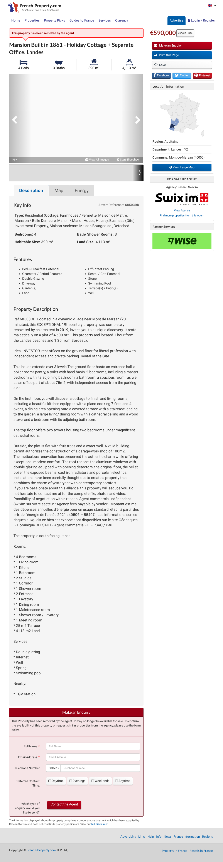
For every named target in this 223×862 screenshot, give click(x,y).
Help (150, 836)
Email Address (27, 757)
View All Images (98, 159)
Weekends (102, 781)
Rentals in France (201, 850)
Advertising (128, 836)
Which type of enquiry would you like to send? (27, 808)
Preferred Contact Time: (27, 783)
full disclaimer (99, 824)
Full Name (30, 746)
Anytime (124, 781)
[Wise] (181, 241)
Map (58, 190)
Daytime (58, 781)
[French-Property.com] (33, 8)
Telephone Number (27, 768)
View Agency (182, 210)
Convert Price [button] (185, 33)
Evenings (79, 781)
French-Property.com (41, 850)
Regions (207, 836)
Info (159, 836)
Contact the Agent (64, 804)
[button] (20, 118)
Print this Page (168, 55)
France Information (187, 836)
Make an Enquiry (170, 45)
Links (141, 836)
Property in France (174, 850)
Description (31, 190)
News (167, 836)
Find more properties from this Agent (181, 215)
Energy (82, 190)
